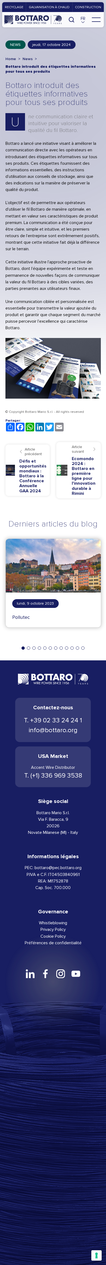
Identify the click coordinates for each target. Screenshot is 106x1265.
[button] (83, 19)
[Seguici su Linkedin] (30, 973)
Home (10, 59)
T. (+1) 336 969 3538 (53, 775)
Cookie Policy (53, 936)
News (15, 44)
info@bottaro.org (53, 730)
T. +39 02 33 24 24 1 (53, 720)
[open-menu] (96, 19)
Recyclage (14, 7)
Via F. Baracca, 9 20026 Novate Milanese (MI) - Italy (53, 826)
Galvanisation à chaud (49, 7)
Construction (88, 7)
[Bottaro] (33, 19)
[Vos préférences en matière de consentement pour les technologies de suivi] (96, 1255)
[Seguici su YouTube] (75, 973)
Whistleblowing (53, 922)
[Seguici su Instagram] (60, 973)
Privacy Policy (53, 929)
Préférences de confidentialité (53, 942)
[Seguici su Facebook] (45, 973)
